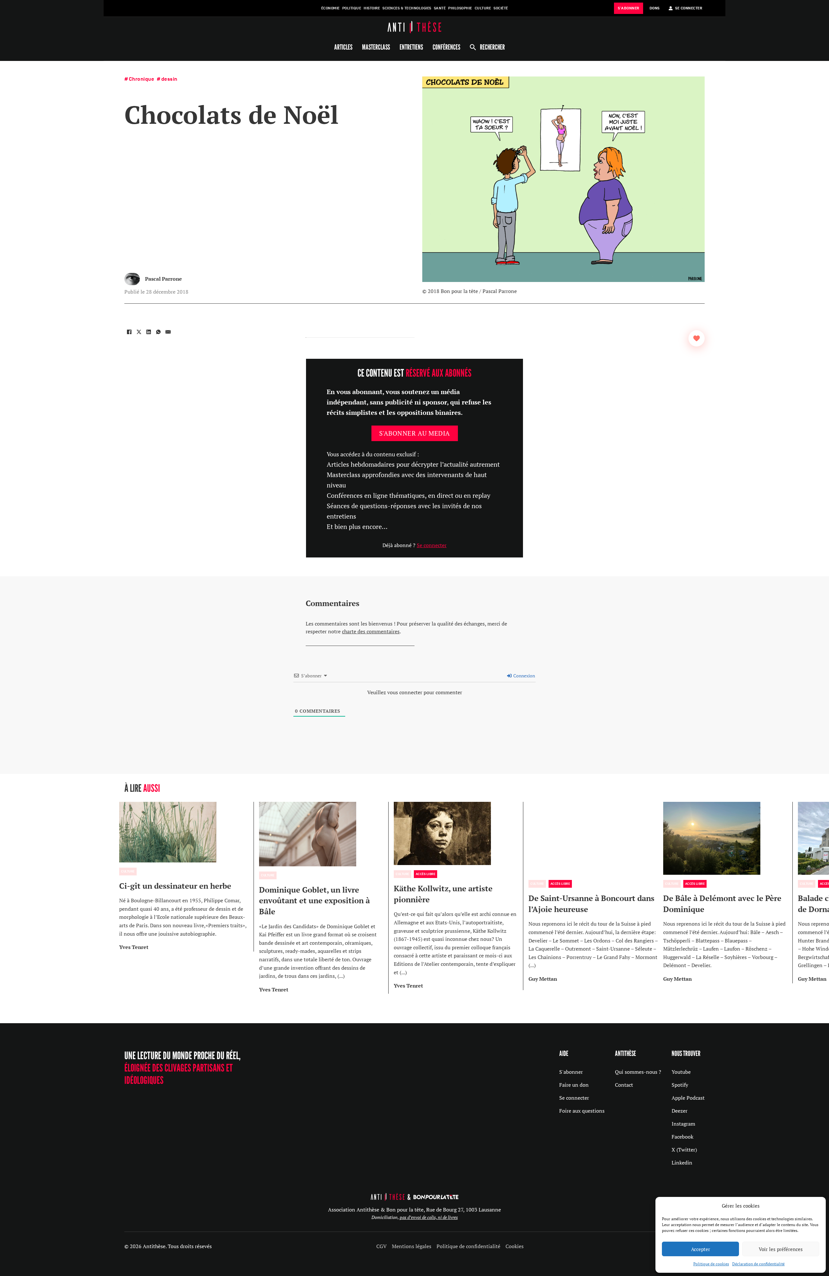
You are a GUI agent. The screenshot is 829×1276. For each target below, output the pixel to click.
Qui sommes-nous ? (638, 1071)
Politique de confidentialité (468, 1246)
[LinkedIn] (148, 332)
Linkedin (682, 1162)
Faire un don (574, 1084)
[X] (139, 332)
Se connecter (432, 545)
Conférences (446, 47)
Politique (351, 8)
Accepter (700, 1249)
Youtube (681, 1071)
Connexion (523, 676)
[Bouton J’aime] (696, 338)
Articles (343, 47)
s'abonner (628, 8)
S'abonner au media (414, 433)
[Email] (168, 332)
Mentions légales (411, 1246)
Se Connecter (688, 8)
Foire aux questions (582, 1110)
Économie (330, 8)
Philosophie (460, 8)
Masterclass (376, 47)
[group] (186, 876)
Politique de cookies (711, 1263)
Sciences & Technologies (406, 8)
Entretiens (411, 47)
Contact (624, 1084)
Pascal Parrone (163, 278)
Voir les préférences (781, 1249)
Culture (483, 8)
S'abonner (571, 1071)
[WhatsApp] (158, 332)
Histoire (372, 8)
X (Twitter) (684, 1149)
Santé (440, 8)
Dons (655, 8)
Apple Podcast (688, 1097)
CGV (381, 1246)
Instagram (683, 1123)
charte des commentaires (371, 631)
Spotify (680, 1084)
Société (501, 8)
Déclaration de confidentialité (758, 1263)
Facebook (682, 1136)
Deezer (679, 1110)
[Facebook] (129, 332)
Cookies (514, 1246)
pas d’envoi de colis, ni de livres (429, 1217)
